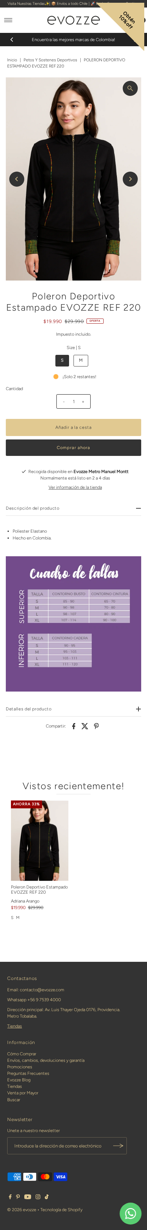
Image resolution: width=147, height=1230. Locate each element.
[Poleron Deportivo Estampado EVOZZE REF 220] (39, 840)
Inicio (12, 60)
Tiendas (14, 1026)
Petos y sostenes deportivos (50, 60)
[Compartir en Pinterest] (96, 726)
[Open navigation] (8, 20)
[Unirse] (118, 1145)
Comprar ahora (73, 447)
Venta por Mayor (22, 1092)
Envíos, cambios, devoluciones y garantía (45, 1060)
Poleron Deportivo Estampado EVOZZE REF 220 (39, 889)
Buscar (13, 1099)
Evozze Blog (18, 1079)
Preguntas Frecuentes (28, 1073)
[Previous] (12, 39)
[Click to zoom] (130, 88)
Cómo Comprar (21, 1053)
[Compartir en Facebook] (74, 726)
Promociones (19, 1066)
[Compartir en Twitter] (85, 726)
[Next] (130, 179)
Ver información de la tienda (75, 487)
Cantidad (14, 388)
